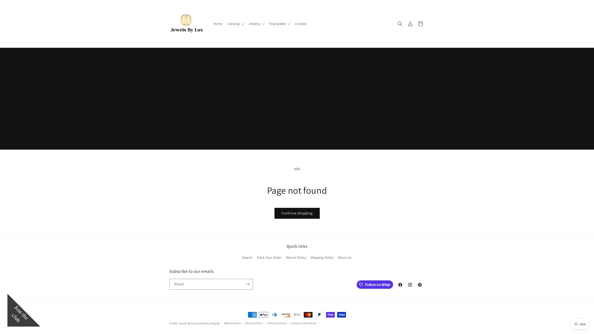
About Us (345, 257)
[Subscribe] (247, 284)
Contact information (303, 323)
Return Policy (296, 257)
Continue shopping (297, 213)
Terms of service (277, 323)
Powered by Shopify (208, 323)
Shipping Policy (321, 257)
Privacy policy (254, 323)
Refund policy (232, 323)
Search (247, 257)
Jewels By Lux (187, 323)
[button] (235, 24)
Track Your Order (269, 257)
